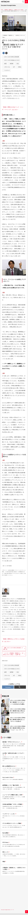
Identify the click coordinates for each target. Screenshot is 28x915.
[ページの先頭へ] (26, 911)
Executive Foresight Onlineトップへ (7, 909)
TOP (2, 9)
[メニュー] (26, 1)
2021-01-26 (4, 48)
